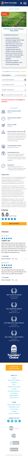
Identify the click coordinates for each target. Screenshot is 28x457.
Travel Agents (14, 393)
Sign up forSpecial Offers (14, 367)
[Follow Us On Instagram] (16, 421)
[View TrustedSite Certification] (14, 449)
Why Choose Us (14, 397)
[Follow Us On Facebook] (8, 421)
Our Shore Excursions (14, 391)
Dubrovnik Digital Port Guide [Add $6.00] (13, 95)
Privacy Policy (14, 409)
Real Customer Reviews (14, 405)
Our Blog (14, 389)
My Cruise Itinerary (20, 75)
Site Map (14, 411)
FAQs (14, 384)
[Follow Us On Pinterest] (19, 421)
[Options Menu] (26, 259)
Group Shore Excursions (14, 386)
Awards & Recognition (14, 380)
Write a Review (14, 30)
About (14, 378)
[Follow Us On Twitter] (12, 421)
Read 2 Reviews (18, 29)
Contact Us (14, 382)
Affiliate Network (14, 395)
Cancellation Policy (14, 407)
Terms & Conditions (14, 413)
